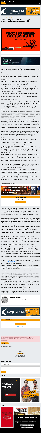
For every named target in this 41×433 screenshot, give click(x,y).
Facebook (3, 26)
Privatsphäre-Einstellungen (26, 427)
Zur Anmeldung (4, 343)
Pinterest (10, 26)
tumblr (8, 26)
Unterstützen (3, 3)
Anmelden (8, 3)
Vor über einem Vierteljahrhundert (8, 261)
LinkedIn (12, 26)
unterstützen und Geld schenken (20, 201)
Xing (14, 26)
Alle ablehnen (30, 425)
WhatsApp (16, 26)
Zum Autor (12, 302)
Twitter (1, 26)
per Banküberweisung (20, 326)
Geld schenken (20, 353)
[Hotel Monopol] (7, 417)
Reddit (6, 26)
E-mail (18, 26)
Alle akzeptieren (23, 425)
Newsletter (14, 3)
